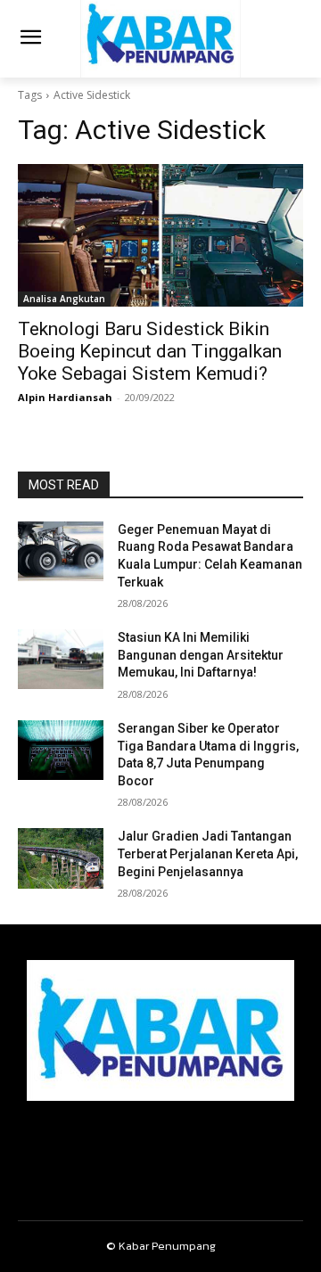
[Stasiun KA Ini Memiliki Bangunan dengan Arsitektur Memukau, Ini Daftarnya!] (60, 659)
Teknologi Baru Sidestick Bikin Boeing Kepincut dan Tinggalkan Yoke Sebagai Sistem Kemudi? (150, 351)
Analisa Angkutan (64, 298)
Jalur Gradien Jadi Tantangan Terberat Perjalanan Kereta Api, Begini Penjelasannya (208, 853)
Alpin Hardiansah (65, 397)
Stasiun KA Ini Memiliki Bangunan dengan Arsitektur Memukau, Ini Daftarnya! (201, 654)
